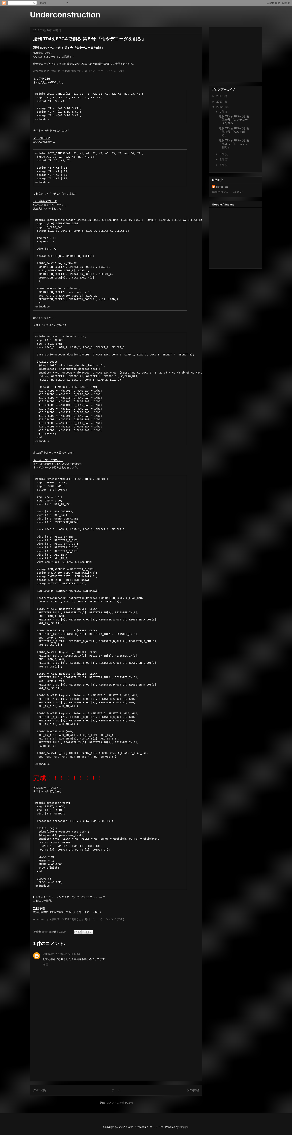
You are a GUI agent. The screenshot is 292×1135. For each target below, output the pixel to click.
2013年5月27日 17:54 (67, 954)
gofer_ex (47, 931)
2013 (219, 101)
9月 (222, 111)
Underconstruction (65, 14)
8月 (222, 154)
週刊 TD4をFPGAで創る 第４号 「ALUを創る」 (234, 132)
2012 (219, 107)
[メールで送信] (76, 932)
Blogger (183, 1126)
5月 (222, 159)
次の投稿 (39, 1090)
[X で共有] (83, 932)
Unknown (48, 954)
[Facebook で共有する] (87, 932)
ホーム (116, 1090)
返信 (45, 964)
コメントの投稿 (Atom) (119, 1102)
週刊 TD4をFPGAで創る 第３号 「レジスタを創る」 (234, 144)
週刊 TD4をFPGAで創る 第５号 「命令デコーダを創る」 (234, 120)
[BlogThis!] (80, 932)
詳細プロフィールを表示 (227, 192)
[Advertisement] (116, 1053)
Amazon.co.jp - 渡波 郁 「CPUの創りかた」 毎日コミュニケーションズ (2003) (78, 70)
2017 (219, 96)
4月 (222, 164)
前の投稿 (193, 1090)
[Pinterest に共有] (91, 932)
